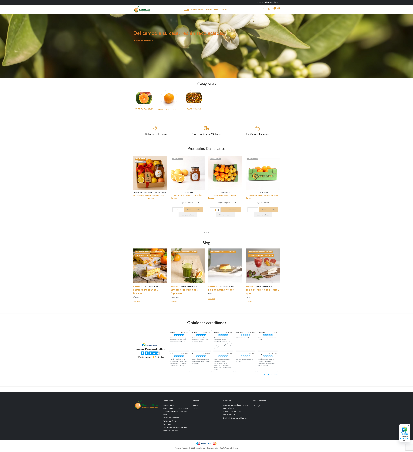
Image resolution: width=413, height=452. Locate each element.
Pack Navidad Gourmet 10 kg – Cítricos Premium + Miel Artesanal (159, 195)
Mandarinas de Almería (152, 193)
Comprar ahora (188, 215)
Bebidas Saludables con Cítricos (185, 252)
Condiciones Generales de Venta (175, 427)
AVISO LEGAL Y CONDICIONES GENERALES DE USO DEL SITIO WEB (175, 411)
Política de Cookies (170, 421)
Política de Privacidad (171, 418)
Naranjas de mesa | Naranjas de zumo (263, 195)
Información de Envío (272, 2)
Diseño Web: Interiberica (229, 448)
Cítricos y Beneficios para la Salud (261, 255)
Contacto (260, 2)
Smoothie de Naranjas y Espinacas (184, 291)
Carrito (195, 408)
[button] (204, 232)
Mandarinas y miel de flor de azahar (188, 195)
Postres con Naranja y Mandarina (148, 255)
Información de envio (170, 430)
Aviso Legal (167, 424)
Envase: (174, 198)
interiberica (137, 286)
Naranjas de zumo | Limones (225, 195)
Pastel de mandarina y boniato (145, 291)
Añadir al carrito (193, 210)
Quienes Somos (169, 405)
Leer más (150, 198)
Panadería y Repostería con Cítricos (149, 252)
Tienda (195, 405)
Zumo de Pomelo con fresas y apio (262, 291)
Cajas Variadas (138, 193)
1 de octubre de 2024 (151, 286)
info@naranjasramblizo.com (237, 418)
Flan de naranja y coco (221, 290)
